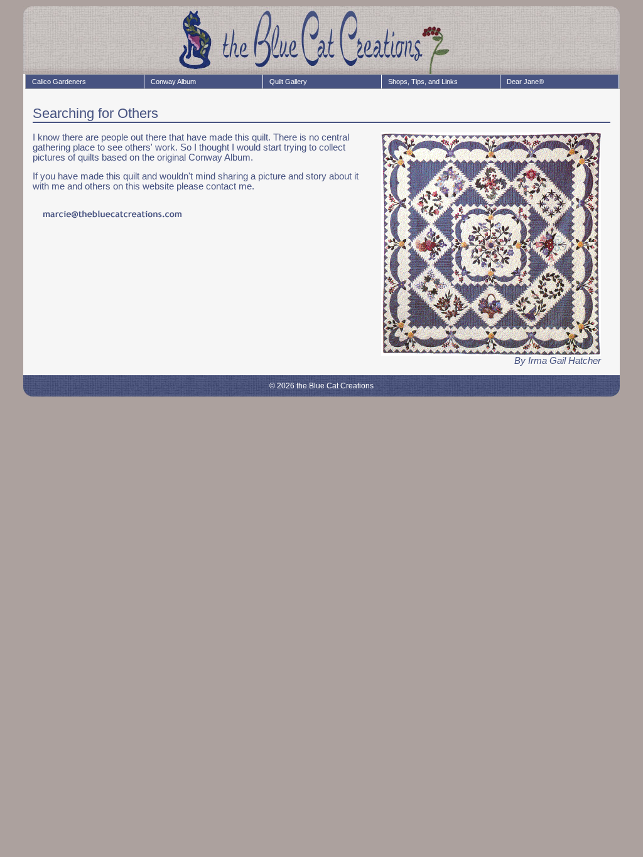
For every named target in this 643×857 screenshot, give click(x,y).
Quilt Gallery (288, 81)
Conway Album (173, 81)
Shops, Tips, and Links (423, 81)
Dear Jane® (525, 81)
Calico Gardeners (59, 81)
